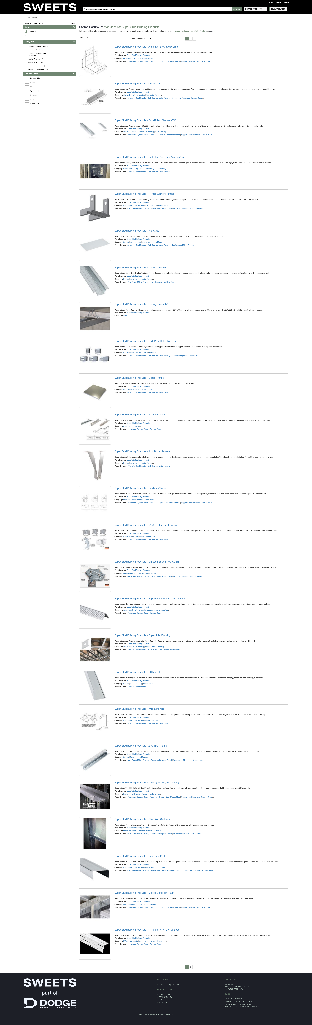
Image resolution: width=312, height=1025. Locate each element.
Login (278, 2)
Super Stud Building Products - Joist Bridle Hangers (135, 511)
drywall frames (122, 649)
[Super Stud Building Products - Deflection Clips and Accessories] (85, 190)
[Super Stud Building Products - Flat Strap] (85, 274)
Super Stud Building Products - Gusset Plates (132, 426)
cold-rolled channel (124, 142)
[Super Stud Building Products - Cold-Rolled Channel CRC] (85, 148)
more (199, 31)
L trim (130, 480)
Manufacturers (14, 36)
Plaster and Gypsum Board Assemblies (158, 61)
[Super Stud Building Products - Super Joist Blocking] (85, 738)
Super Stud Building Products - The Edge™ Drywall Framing (140, 890)
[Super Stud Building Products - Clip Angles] (85, 105)
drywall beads (133, 691)
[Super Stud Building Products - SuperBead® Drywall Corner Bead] (85, 696)
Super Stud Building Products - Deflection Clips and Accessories (142, 173)
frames (119, 269)
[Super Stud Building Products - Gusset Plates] (85, 443)
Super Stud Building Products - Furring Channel (133, 300)
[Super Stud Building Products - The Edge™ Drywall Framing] (85, 907)
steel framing (143, 986)
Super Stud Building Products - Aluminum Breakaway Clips (139, 46)
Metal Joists (145, 736)
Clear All (60, 23)
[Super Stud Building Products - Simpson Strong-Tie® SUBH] (85, 654)
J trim (119, 480)
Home (271, 2)
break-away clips (123, 58)
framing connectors (140, 607)
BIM (12, 87)
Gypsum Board (149, 483)
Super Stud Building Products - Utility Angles (132, 764)
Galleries (13, 95)
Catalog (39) (15, 78)
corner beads (122, 691)
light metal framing (146, 100)
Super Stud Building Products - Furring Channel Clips (136, 342)
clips (132, 58)
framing (148, 818)
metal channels (131, 564)
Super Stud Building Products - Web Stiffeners (132, 806)
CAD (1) (13, 82)
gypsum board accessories (150, 691)
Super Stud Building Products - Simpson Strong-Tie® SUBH (140, 637)
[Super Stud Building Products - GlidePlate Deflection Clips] (85, 401)
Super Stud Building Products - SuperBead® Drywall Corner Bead (143, 679)
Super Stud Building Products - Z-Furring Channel (134, 848)
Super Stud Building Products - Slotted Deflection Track (137, 1017)
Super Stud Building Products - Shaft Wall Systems (135, 933)
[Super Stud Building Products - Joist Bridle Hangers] (85, 527)
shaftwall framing (138, 944)
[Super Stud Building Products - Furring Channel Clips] (85, 359)
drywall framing (141, 58)
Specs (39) (14, 91)
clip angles (121, 100)
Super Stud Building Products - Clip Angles (131, 88)
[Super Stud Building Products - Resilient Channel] (85, 570)
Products (12, 32)
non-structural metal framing (146, 269)
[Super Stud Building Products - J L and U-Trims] (85, 485)
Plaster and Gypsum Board (131, 61)
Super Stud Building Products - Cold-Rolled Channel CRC (139, 131)
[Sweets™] (49, 7)
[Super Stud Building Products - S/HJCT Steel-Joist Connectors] (85, 612)
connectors (121, 607)
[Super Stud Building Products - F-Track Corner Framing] (85, 232)
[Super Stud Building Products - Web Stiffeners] (85, 823)
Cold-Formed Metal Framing (152, 103)
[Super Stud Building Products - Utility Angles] (85, 781)
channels (120, 564)
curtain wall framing (124, 184)
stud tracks (154, 986)
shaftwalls (150, 944)
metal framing (153, 142)
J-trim (124, 480)
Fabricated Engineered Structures (178, 399)
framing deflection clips (132, 396)
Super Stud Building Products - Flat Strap (130, 257)
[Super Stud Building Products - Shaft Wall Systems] (85, 949)
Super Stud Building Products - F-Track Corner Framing (137, 215)
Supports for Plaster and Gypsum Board (190, 61)
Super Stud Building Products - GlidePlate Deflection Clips (139, 384)
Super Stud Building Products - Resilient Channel (134, 553)
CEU (12, 99)
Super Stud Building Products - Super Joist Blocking (136, 722)
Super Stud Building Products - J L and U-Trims (133, 468)
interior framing (144, 227)
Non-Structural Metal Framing (176, 272)
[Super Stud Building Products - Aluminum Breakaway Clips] (85, 63)
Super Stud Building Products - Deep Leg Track (133, 975)
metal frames (156, 227)
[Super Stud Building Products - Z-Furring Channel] (85, 865)
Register (288, 2)
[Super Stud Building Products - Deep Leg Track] (85, 992)
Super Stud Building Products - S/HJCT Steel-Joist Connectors (141, 595)
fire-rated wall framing (125, 902)
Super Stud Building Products (131, 55)
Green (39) (14, 104)
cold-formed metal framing (127, 227)
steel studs (146, 649)
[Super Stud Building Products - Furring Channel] (85, 316)
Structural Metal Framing (130, 103)
